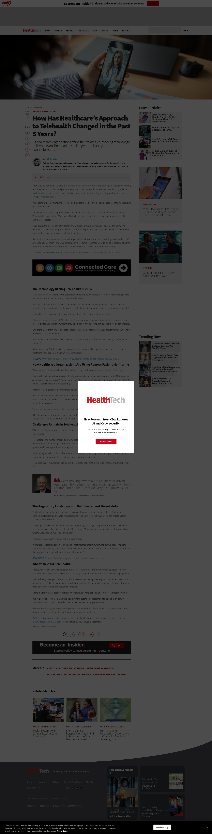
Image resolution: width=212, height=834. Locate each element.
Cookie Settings (162, 827)
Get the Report (106, 441)
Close (129, 384)
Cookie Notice (62, 831)
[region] (106, 827)
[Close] (207, 827)
